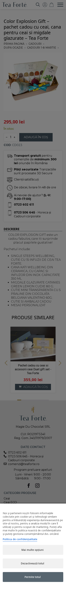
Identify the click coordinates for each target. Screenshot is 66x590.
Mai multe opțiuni (32, 550)
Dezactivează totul (32, 563)
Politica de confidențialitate (20, 539)
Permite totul (33, 577)
